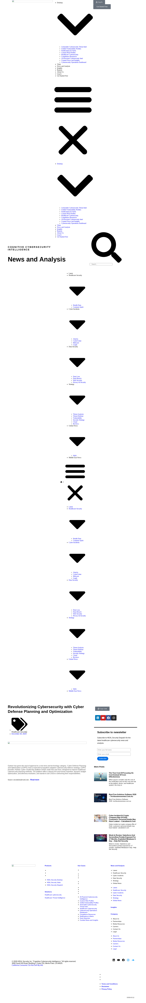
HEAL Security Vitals (54, 873)
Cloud (75, 422)
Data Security (117, 878)
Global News (117, 883)
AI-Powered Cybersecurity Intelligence (88, 871)
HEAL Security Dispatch (55, 875)
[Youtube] (103, 717)
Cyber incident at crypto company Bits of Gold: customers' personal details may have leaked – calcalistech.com (122, 818)
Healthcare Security (19, 732)
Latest (71, 273)
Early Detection (85, 891)
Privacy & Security (79, 382)
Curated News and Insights (70, 60)
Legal (115, 932)
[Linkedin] (97, 717)
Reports (59, 70)
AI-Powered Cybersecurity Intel (72, 58)
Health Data (77, 305)
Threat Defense (78, 416)
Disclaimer (105, 977)
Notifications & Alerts (68, 51)
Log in (59, 74)
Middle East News (75, 457)
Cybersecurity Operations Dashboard (73, 62)
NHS (75, 456)
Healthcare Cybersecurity (69, 54)
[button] (73, 120)
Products (48, 866)
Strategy (116, 881)
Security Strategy (79, 420)
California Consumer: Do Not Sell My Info (27, 965)
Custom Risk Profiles (68, 53)
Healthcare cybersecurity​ (53, 895)
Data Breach (77, 378)
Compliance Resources (69, 56)
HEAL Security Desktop (55, 870)
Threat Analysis (78, 414)
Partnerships (117, 921)
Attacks (75, 339)
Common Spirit (78, 307)
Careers (115, 926)
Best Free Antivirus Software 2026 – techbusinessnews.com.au (122, 795)
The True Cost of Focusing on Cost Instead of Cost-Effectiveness (121, 775)
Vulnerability (77, 418)
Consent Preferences (128, 972)
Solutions (48, 892)
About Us (60, 72)
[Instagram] (114, 717)
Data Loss (76, 376)
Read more (34, 780)
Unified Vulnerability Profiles (71, 49)
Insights (59, 68)
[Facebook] (108, 717)
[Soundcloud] (133, 960)
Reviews (76, 424)
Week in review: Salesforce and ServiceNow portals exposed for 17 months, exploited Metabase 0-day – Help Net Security (122, 838)
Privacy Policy (107, 979)
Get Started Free (62, 76)
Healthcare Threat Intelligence (55, 898)
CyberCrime (77, 341)
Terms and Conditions (110, 974)
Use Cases (81, 866)
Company (114, 914)
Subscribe (103, 758)
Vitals (59, 64)
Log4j (75, 345)
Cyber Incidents (118, 875)
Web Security (77, 380)
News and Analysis (63, 66)
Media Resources (119, 924)
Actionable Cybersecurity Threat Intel (74, 47)
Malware (76, 343)
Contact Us (116, 929)
